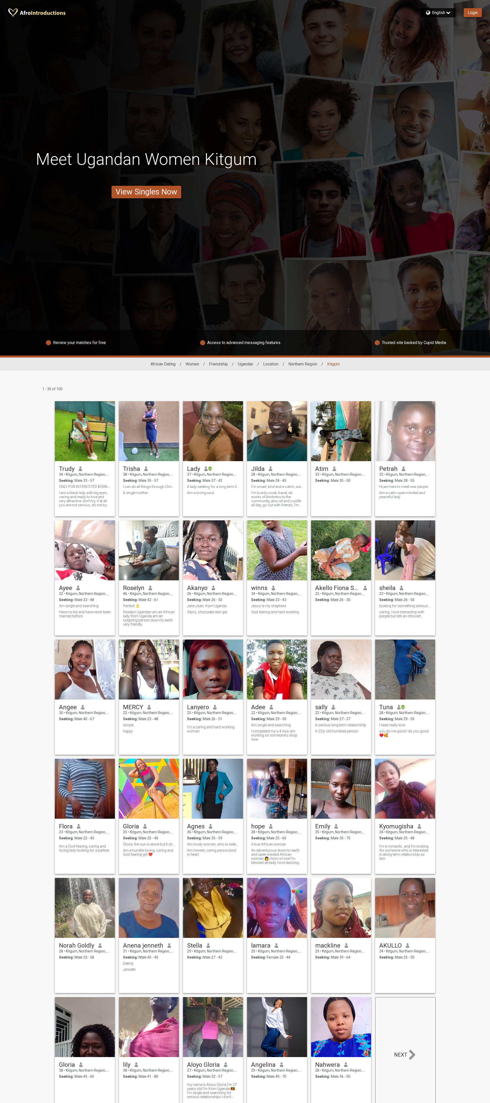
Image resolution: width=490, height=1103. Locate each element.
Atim (321, 468)
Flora (66, 826)
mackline (327, 945)
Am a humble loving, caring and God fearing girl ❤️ (148, 852)
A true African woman (268, 844)
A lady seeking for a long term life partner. (213, 487)
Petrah (388, 468)
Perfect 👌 (131, 606)
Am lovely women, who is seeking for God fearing (213, 844)
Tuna (386, 707)
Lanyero (198, 707)
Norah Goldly (76, 945)
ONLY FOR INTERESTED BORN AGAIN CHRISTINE (85, 487)
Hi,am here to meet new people (403, 487)
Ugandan (245, 364)
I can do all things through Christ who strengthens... (149, 487)
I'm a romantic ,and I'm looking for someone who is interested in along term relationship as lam (403, 852)
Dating (128, 963)
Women (192, 364)
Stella (194, 945)
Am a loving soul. (201, 493)
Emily (322, 826)
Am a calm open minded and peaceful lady (402, 495)
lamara (261, 945)
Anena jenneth (143, 945)
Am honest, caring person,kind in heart (211, 852)
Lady (193, 468)
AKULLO (390, 945)
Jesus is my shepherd (268, 606)
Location (270, 364)
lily (126, 1064)
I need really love (392, 725)
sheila (387, 588)
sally (321, 707)
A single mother (135, 493)
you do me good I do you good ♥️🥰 (404, 733)
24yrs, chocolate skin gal (207, 612)
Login (473, 12)
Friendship (218, 364)
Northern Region (302, 364)
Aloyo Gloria (203, 1064)
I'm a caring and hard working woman (211, 729)
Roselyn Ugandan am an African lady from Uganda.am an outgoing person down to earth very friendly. (149, 618)
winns (259, 588)
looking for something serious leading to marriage (405, 606)
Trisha (131, 468)
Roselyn (133, 588)
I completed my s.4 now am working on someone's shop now (274, 735)
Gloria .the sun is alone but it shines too (149, 844)
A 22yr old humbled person (336, 731)
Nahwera (327, 1064)
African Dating (163, 364)
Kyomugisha (396, 826)
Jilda (258, 468)
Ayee (65, 588)
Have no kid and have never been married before (85, 614)
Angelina (263, 1064)
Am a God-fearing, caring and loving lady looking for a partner (84, 848)
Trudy (67, 468)
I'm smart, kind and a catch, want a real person (277, 487)
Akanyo (197, 588)
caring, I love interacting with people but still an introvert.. (401, 614)
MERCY (133, 707)
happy (128, 731)
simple (128, 725)
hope (258, 826)
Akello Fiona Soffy (337, 588)
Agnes (196, 826)
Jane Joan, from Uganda (207, 606)
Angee (68, 707)
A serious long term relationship (340, 725)
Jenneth (129, 969)
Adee (258, 707)
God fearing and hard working (275, 612)
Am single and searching (79, 606)
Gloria (131, 826)
